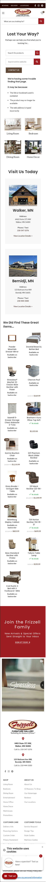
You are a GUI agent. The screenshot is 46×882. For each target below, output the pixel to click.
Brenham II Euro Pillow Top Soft (34, 418)
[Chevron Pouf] (34, 371)
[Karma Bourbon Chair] (12, 444)
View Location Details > (23, 236)
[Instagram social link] (38, 5)
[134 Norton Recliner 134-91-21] (34, 511)
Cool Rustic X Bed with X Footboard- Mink (12, 588)
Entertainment (9, 797)
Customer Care (10, 822)
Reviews (27, 797)
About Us (28, 780)
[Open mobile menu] (3, 13)
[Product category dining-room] (12, 150)
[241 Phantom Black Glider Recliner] (34, 444)
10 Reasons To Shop (32, 789)
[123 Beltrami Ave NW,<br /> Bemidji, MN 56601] (23, 754)
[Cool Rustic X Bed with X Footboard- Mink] (12, 577)
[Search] (37, 62)
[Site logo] (23, 12)
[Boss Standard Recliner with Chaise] (12, 544)
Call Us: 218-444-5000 (23, 765)
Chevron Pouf (34, 380)
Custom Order (9, 835)
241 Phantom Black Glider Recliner (34, 455)
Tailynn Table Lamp (34, 554)
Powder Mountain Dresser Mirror (12, 349)
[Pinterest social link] (42, 5)
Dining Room (8, 793)
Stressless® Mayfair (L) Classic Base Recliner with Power (12, 385)
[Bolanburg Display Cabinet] (12, 511)
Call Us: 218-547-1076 (23, 749)
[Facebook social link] (35, 5)
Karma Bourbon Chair (12, 454)
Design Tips (29, 831)
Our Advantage (30, 793)
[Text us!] (10, 876)
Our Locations (30, 802)
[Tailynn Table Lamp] (34, 544)
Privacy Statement (10, 840)
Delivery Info (8, 826)
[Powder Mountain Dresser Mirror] (12, 338)
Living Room (8, 784)
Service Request (30, 826)
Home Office (8, 802)
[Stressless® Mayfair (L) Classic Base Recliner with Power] (12, 371)
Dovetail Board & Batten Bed (34, 348)
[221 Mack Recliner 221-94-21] (34, 477)
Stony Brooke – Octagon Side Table (12, 488)
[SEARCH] (37, 53)
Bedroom (6, 789)
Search (41, 21)
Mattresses (8, 811)
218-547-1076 (23, 230)
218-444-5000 (23, 301)
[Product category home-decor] (33, 150)
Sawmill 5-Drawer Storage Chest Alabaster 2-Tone (12, 421)
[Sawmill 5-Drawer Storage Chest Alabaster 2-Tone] (12, 409)
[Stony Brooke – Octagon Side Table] (12, 477)
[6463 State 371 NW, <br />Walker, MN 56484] (23, 738)
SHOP (5, 780)
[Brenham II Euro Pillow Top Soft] (34, 409)
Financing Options (10, 831)
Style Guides (29, 835)
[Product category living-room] (12, 127)
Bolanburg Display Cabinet (12, 520)
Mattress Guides (31, 840)
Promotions (8, 815)
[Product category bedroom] (33, 127)
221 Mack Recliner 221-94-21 (33, 488)
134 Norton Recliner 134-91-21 (34, 522)
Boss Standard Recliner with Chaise (12, 555)
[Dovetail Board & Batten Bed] (34, 338)
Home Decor (8, 806)
